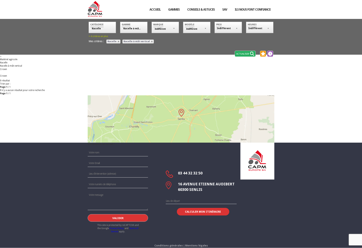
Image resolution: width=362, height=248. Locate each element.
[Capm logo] (257, 160)
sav (224, 9)
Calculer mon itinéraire (203, 211)
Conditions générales (168, 245)
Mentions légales (196, 245)
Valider (117, 218)
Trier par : (5, 83)
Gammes (174, 9)
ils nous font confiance (253, 9)
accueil (155, 9)
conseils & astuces (201, 9)
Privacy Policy (117, 228)
